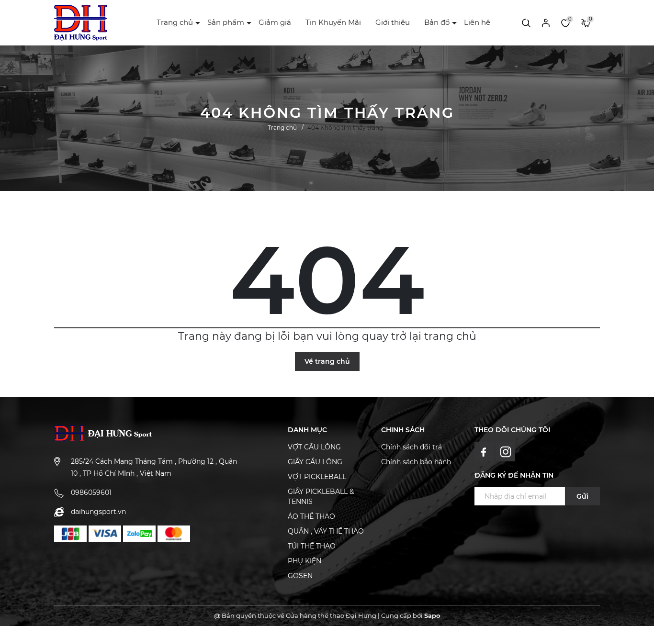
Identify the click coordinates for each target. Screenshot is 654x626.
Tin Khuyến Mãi (333, 22)
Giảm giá (275, 22)
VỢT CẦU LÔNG (314, 447)
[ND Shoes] (70, 533)
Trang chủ (175, 22)
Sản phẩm (225, 22)
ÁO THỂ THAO (311, 516)
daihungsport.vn (98, 511)
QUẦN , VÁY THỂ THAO (326, 531)
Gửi (582, 496)
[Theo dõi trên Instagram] (506, 451)
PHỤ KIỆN (304, 561)
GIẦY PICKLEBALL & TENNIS (321, 496)
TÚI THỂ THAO (312, 546)
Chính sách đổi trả (411, 447)
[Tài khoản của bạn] (546, 22)
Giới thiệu (392, 22)
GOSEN (300, 575)
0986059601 (91, 492)
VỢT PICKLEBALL (317, 476)
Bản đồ (437, 22)
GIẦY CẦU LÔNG (315, 462)
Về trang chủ (327, 361)
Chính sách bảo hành (416, 462)
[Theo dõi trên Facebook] (485, 451)
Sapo (432, 615)
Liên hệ (477, 22)
